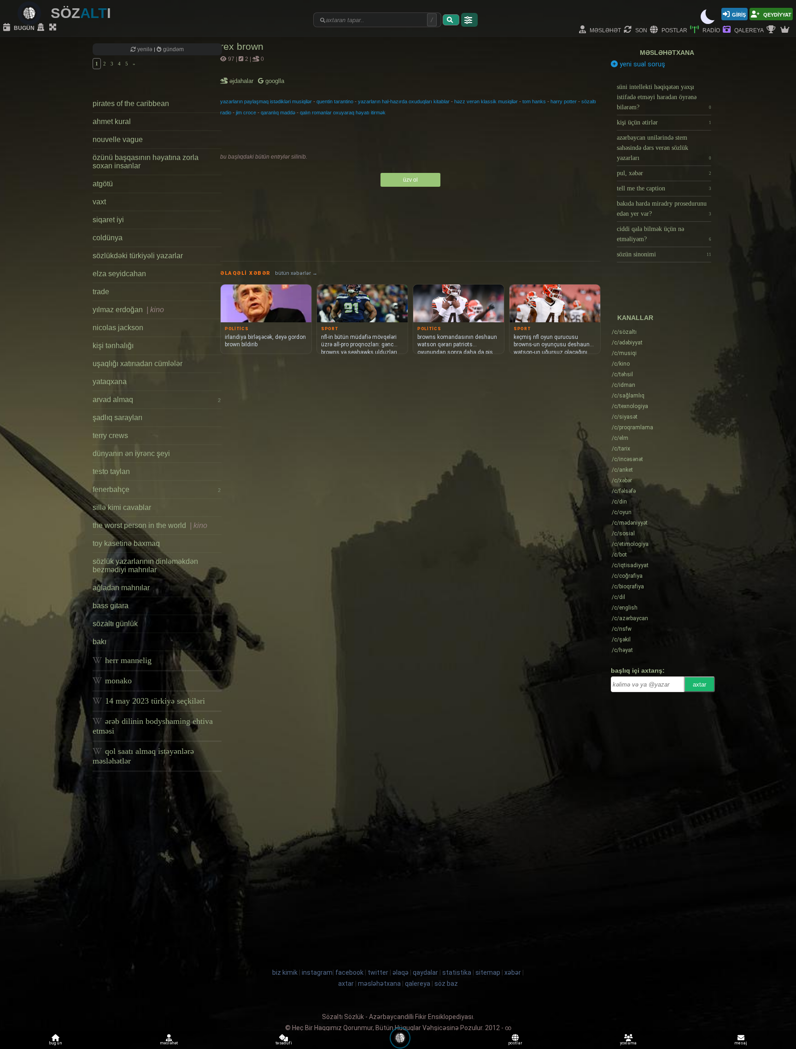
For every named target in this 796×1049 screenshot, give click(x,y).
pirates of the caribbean (131, 103)
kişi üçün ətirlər (664, 122)
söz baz (446, 983)
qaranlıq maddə (278, 112)
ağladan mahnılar (121, 588)
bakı (99, 642)
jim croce (246, 112)
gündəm (173, 49)
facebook (349, 972)
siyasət (625, 417)
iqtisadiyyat (630, 565)
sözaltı (624, 332)
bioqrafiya (628, 586)
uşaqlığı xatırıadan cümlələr (137, 363)
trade (101, 292)
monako (117, 680)
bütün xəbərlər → (296, 273)
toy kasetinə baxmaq (126, 543)
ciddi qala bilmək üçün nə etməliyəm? (664, 234)
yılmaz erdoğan (128, 310)
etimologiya (630, 544)
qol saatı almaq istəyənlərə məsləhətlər (143, 756)
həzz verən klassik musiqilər (486, 101)
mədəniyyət (630, 523)
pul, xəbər (664, 173)
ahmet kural (112, 121)
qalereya (748, 29)
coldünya (108, 238)
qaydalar (425, 972)
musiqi (624, 353)
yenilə (145, 49)
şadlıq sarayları (117, 417)
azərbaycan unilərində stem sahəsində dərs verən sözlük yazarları (664, 147)
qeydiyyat (776, 14)
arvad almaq (157, 399)
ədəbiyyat (627, 342)
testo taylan (111, 471)
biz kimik (285, 972)
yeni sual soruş (641, 64)
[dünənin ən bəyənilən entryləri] (772, 30)
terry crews (110, 435)
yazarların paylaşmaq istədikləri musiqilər (266, 101)
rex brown (241, 46)
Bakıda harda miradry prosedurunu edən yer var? (664, 208)
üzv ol (410, 180)
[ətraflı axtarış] (469, 20)
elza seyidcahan (119, 274)
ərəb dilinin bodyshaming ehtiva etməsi (153, 726)
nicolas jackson (118, 328)
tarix (621, 448)
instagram (317, 972)
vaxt (99, 202)
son (640, 29)
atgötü (103, 184)
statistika (456, 972)
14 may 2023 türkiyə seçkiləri (154, 700)
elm (620, 438)
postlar (673, 29)
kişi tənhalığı (113, 346)
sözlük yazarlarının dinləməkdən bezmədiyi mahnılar (145, 565)
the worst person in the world (150, 525)
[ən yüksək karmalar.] (786, 30)
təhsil (622, 374)
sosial (623, 533)
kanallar (635, 317)
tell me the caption (664, 188)
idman (623, 385)
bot (619, 554)
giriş (739, 14)
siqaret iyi (108, 220)
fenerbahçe (157, 489)
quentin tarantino (334, 101)
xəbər (622, 480)
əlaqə (400, 972)
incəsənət (627, 459)
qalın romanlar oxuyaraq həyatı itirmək (343, 112)
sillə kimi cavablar (122, 507)
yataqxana (110, 381)
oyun (622, 512)
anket (622, 470)
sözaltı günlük (115, 624)
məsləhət (604, 29)
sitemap (487, 972)
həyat (622, 650)
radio (710, 29)
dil (618, 597)
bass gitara (111, 606)
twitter (378, 972)
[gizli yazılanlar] (42, 28)
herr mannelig (127, 660)
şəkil (621, 639)
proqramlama (632, 427)
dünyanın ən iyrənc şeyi (131, 453)
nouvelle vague (118, 139)
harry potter (563, 101)
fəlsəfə (624, 491)
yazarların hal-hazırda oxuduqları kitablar (404, 101)
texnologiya (630, 406)
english (625, 608)
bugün (23, 27)
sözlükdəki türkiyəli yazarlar (138, 256)
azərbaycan (630, 618)
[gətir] (451, 19)
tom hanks (534, 101)
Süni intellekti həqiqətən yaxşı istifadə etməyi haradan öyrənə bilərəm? (664, 97)
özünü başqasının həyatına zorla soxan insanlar (146, 162)
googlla (273, 80)
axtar (699, 684)
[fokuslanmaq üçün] (54, 28)
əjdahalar (242, 80)
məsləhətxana (667, 52)
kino (621, 364)
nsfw (622, 629)
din (619, 501)
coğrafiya (627, 576)
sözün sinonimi (664, 254)
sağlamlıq (628, 395)
